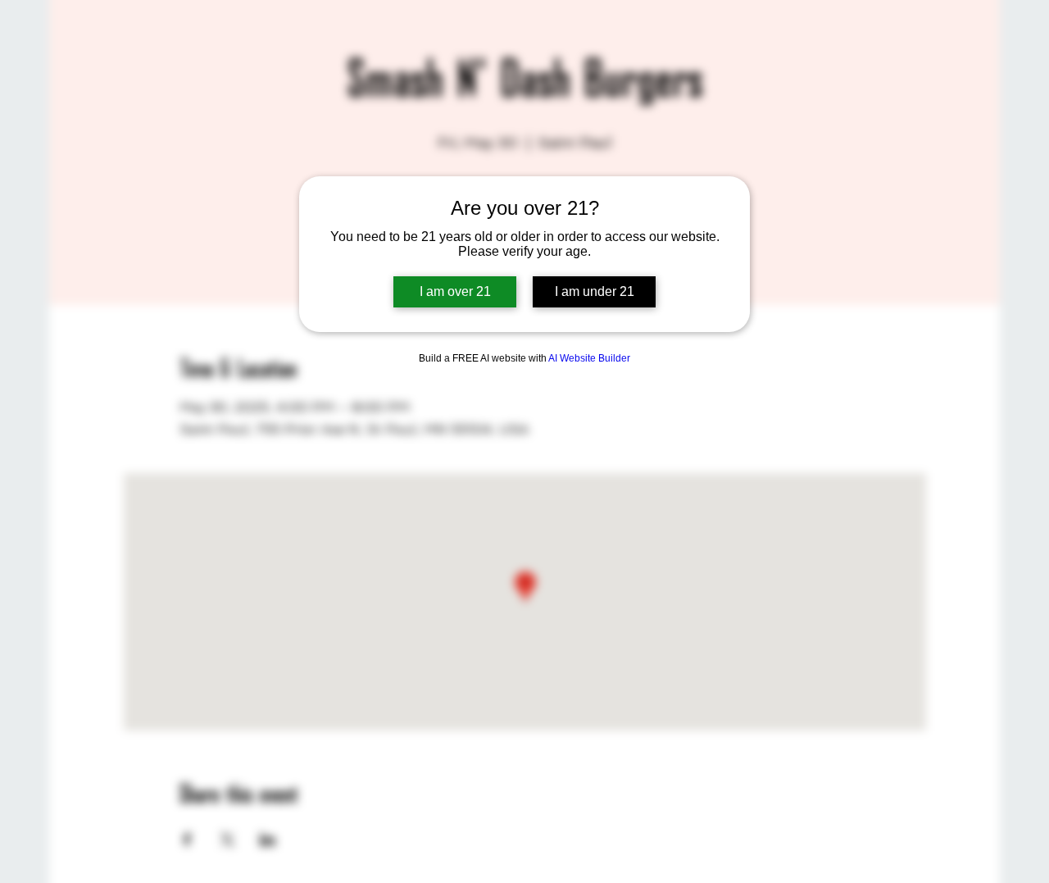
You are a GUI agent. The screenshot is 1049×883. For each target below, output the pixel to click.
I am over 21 (455, 291)
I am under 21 (594, 291)
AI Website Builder (589, 358)
